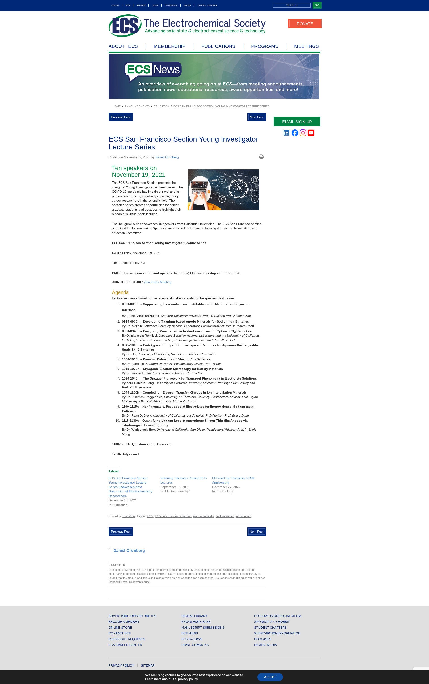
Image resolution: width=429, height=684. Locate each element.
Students (171, 5)
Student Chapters (270, 627)
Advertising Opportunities (132, 616)
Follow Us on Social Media (277, 616)
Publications (218, 46)
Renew (141, 5)
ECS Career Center (125, 645)
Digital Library (207, 5)
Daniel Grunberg (167, 157)
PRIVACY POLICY (121, 665)
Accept (270, 677)
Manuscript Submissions (202, 627)
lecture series (225, 516)
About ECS (123, 46)
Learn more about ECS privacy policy (171, 679)
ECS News (189, 633)
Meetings (306, 46)
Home (117, 106)
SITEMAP (148, 665)
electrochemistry (203, 516)
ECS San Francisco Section (173, 516)
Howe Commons (195, 645)
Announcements (137, 106)
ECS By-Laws (191, 639)
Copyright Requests (127, 639)
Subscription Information (277, 633)
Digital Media (265, 645)
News (187, 5)
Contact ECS (120, 633)
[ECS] (187, 25)
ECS (150, 516)
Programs (264, 46)
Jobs (155, 5)
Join (127, 5)
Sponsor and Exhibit (272, 622)
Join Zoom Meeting (157, 282)
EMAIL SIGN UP (297, 121)
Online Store (120, 627)
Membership (169, 46)
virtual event (243, 516)
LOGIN (115, 5)
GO (317, 5)
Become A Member (124, 622)
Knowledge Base (195, 622)
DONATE (305, 23)
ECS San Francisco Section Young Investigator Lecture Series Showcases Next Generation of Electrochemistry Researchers (130, 487)
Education (161, 106)
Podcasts (262, 639)
